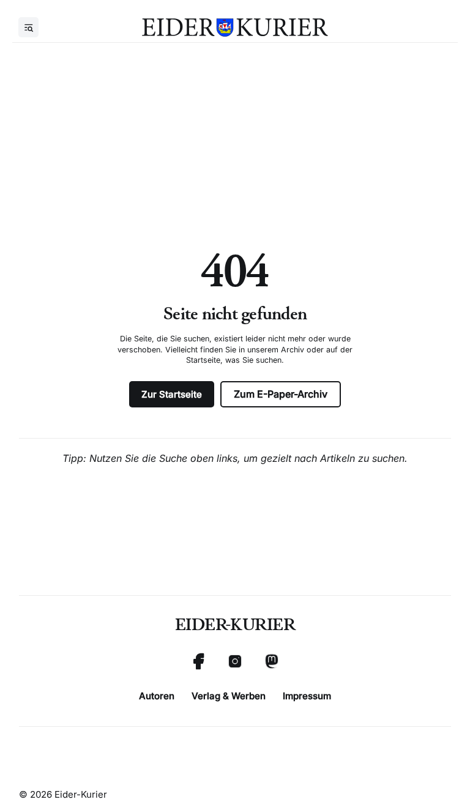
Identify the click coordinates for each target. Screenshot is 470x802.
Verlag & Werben (229, 696)
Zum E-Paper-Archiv (280, 394)
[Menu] (28, 27)
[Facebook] (198, 661)
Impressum (307, 696)
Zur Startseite (171, 394)
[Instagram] (235, 661)
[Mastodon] (272, 661)
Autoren (156, 696)
